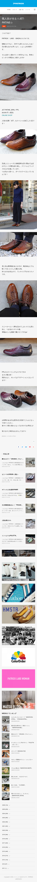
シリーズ (27, 9)
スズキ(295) (9, 436)
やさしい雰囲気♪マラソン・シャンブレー (22, 759)
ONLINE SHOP (7, 115)
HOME (9, 9)
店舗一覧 (21, 9)
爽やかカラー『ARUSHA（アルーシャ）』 (14, 459)
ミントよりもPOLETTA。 (9, 535)
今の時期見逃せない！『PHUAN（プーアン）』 (16, 505)
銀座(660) (4, 436)
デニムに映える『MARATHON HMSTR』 (21, 768)
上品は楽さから (6, 520)
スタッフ (14, 9)
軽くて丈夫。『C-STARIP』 (18, 785)
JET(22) (14, 436)
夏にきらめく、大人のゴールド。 (19, 776)
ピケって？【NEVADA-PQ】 (18, 751)
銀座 (4, 26)
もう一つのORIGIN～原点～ (10, 474)
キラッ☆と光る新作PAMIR (10, 489)
